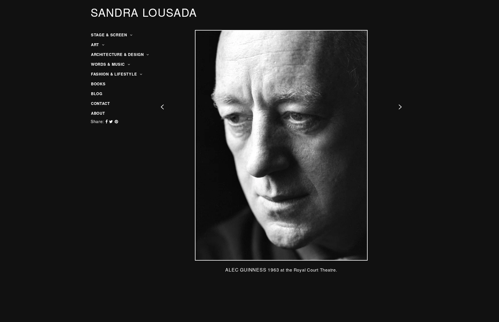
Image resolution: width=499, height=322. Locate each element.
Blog (97, 93)
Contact (100, 103)
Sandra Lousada (144, 12)
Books (98, 83)
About (98, 113)
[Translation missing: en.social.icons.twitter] (111, 121)
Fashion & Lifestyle (114, 74)
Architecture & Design (118, 54)
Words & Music (108, 64)
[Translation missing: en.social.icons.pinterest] (116, 121)
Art (95, 44)
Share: (97, 121)
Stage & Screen (110, 34)
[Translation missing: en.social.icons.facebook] (107, 121)
